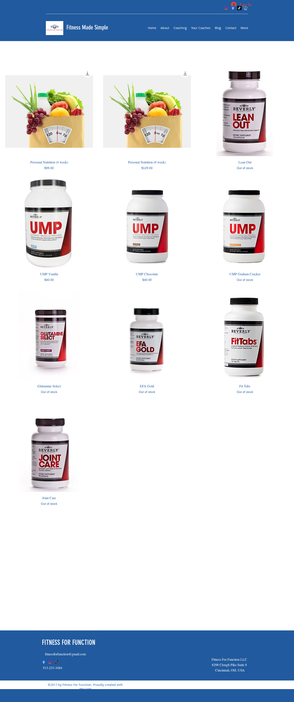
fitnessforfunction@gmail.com (65, 654)
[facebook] (44, 662)
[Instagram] (226, 8)
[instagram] (50, 662)
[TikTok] (56, 662)
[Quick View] (49, 111)
